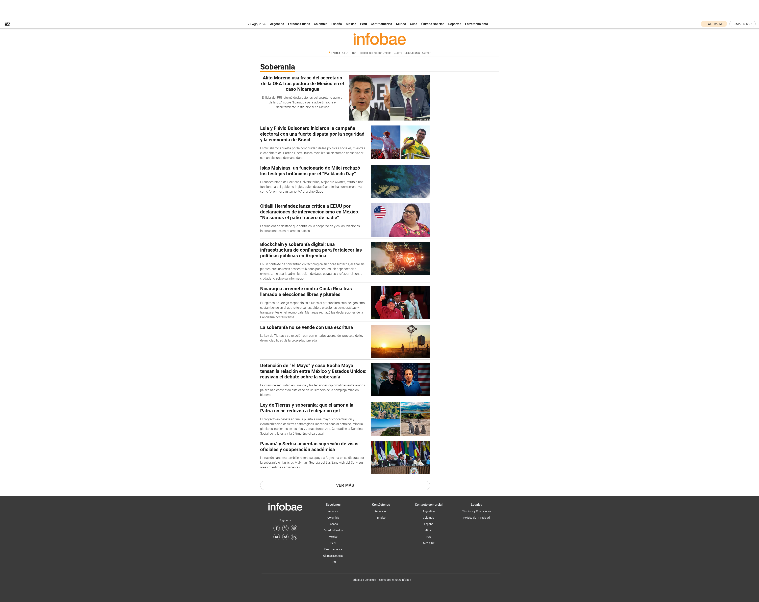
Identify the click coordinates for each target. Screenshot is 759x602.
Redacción (380, 511)
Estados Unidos (299, 24)
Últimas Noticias (432, 24)
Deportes (454, 24)
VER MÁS (345, 485)
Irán (353, 52)
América (333, 511)
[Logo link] (379, 39)
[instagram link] (294, 528)
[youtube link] (276, 537)
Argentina (277, 24)
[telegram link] (285, 537)
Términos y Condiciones (476, 511)
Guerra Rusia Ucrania (407, 52)
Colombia (320, 24)
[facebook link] (276, 528)
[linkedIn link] (294, 537)
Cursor (426, 52)
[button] (7, 24)
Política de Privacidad (476, 517)
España (336, 24)
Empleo (381, 517)
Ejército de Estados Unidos (375, 52)
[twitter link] (285, 528)
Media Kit (429, 543)
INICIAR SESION (742, 23)
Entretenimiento (476, 24)
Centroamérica (381, 24)
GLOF (345, 52)
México (351, 24)
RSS (333, 562)
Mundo (401, 24)
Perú (363, 24)
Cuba (413, 24)
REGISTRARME (714, 23)
